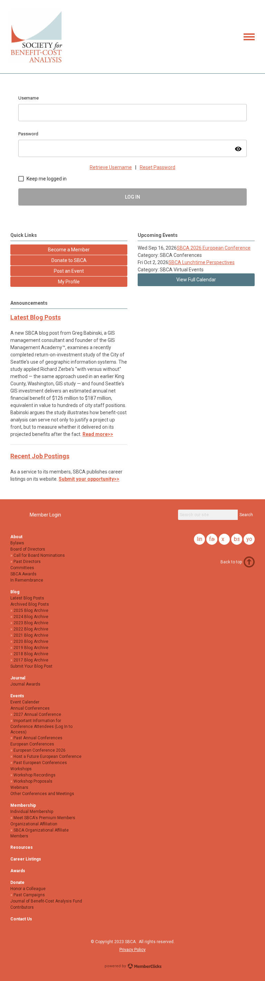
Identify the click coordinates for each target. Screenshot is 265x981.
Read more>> (97, 434)
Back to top (231, 562)
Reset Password (157, 167)
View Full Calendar (196, 279)
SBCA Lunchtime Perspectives (201, 262)
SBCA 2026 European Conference (214, 248)
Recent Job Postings (39, 456)
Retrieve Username (111, 167)
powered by (116, 966)
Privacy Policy (132, 949)
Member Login (45, 515)
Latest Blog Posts (35, 317)
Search (246, 514)
